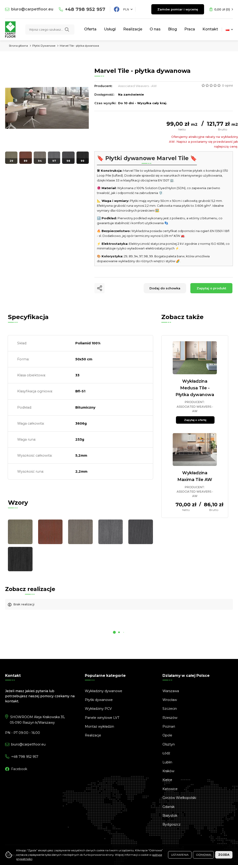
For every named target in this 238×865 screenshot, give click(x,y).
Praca (189, 29)
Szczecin (169, 709)
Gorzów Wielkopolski (179, 798)
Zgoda (223, 854)
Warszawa (170, 691)
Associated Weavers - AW (137, 86)
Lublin (167, 762)
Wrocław (169, 700)
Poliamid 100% (87, 343)
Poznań (168, 726)
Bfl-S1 (80, 391)
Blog (172, 29)
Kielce (167, 780)
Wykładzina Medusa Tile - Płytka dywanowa (194, 388)
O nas (155, 29)
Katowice (170, 789)
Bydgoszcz (171, 824)
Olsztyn (168, 744)
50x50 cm (83, 359)
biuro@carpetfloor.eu (32, 9)
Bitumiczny (85, 407)
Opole (167, 735)
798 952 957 (85, 9)
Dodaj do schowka (164, 288)
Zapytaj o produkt (211, 288)
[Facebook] (116, 9)
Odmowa (203, 854)
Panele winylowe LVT (102, 718)
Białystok (169, 815)
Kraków (168, 771)
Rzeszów (169, 718)
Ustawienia (179, 854)
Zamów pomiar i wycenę (177, 9)
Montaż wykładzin (99, 726)
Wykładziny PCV (98, 709)
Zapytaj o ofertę (195, 420)
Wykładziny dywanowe (103, 691)
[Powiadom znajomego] (99, 288)
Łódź (166, 753)
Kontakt (210, 29)
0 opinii (227, 85)
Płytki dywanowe (99, 700)
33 (77, 375)
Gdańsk (168, 807)
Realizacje (132, 29)
